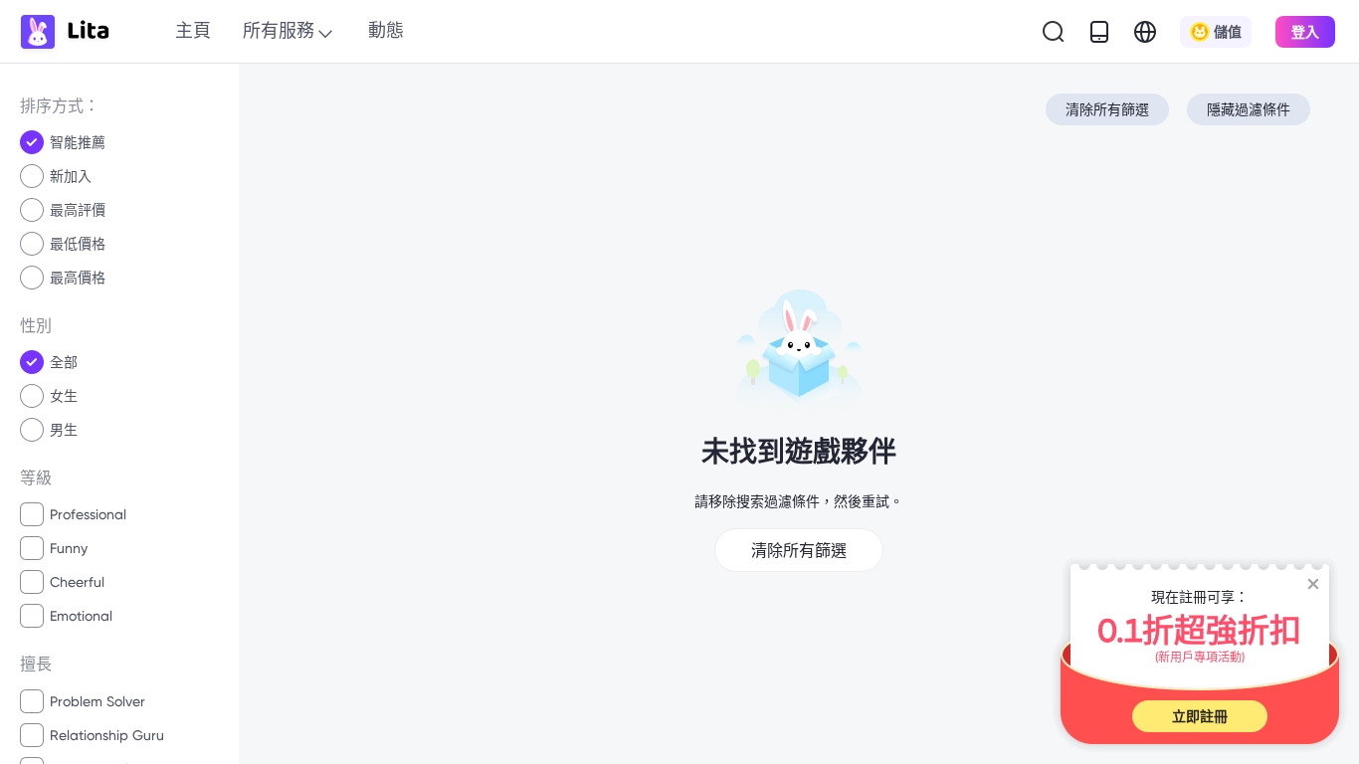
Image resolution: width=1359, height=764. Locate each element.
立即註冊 (1200, 716)
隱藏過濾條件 (1248, 109)
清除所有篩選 (1107, 109)
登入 (1305, 32)
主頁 (193, 30)
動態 (386, 30)
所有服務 (278, 30)
